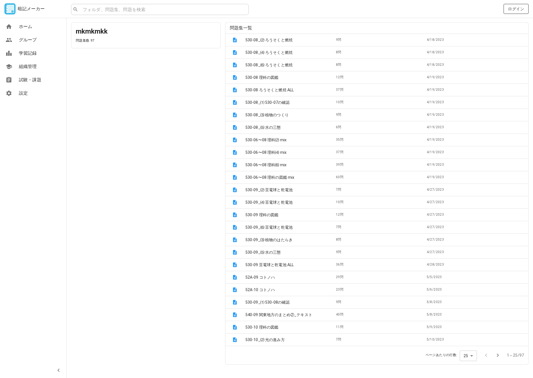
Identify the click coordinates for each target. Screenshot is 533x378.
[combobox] (163, 9)
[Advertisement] (146, 91)
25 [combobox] (466, 356)
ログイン (516, 9)
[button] (376, 40)
